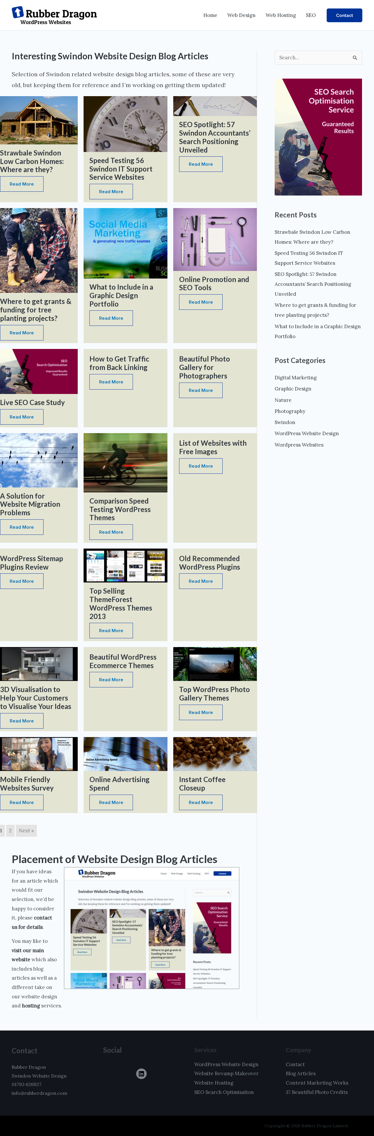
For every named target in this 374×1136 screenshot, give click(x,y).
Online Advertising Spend (119, 783)
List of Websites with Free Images (213, 447)
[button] (344, 15)
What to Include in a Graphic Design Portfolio (121, 295)
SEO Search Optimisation (224, 1092)
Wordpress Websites (299, 445)
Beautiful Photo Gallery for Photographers (204, 367)
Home (210, 15)
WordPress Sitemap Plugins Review (31, 562)
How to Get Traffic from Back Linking (119, 363)
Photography (290, 411)
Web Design (241, 15)
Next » (26, 830)
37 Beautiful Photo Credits (317, 1092)
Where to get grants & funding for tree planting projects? (35, 309)
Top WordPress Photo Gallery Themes (214, 693)
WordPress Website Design (307, 433)
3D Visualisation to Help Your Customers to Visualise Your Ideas (35, 697)
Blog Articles (301, 1073)
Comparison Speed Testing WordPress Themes (120, 509)
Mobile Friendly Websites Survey (27, 783)
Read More (22, 184)
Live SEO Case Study (32, 402)
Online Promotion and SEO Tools (214, 283)
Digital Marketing (296, 377)
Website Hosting (213, 1083)
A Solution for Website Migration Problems (30, 504)
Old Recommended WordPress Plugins (209, 562)
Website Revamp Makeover (226, 1073)
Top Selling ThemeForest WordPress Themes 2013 (120, 603)
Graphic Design (293, 388)
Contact (295, 1064)
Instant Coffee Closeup (202, 783)
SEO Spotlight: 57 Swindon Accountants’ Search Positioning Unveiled (214, 137)
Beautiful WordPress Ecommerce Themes (123, 661)
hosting (31, 1005)
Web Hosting (281, 15)
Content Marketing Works (317, 1083)
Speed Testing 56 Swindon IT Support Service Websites (121, 168)
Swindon (285, 422)
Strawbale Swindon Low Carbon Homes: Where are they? (32, 161)
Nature (283, 400)
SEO (311, 15)
